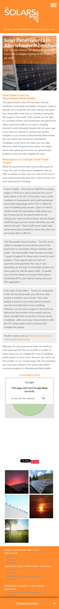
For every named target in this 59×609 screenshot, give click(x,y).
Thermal (11, 563)
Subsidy (11, 579)
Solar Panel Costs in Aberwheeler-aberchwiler (28, 566)
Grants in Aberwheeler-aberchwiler (25, 576)
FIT (8, 582)
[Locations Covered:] (4, 5)
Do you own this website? (23, 398)
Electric (10, 556)
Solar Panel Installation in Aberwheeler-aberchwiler (24, 587)
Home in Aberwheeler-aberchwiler (21, 549)
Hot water (12, 595)
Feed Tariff (12, 569)
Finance (11, 572)
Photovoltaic (13, 559)
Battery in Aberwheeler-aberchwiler (25, 592)
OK (43, 398)
